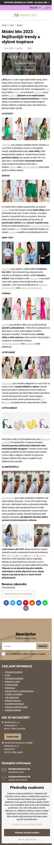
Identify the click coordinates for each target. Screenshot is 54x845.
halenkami (45, 226)
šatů (47, 89)
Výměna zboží (11, 684)
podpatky (30, 344)
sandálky (16, 344)
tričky (17, 229)
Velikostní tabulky (13, 710)
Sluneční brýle (8, 498)
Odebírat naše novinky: (25, 638)
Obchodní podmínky (14, 678)
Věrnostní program (13, 672)
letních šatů (10, 555)
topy (42, 399)
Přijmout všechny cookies (27, 832)
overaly (12, 95)
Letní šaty (6, 145)
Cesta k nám (13, 736)
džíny (12, 288)
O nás (7, 675)
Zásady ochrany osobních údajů (27, 824)
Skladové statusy (13, 700)
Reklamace (10, 688)
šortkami (43, 285)
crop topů (38, 92)
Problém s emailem (13, 694)
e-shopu (12, 232)
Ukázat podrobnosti (27, 839)
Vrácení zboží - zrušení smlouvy (19, 691)
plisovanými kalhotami (31, 288)
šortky (17, 92)
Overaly (5, 324)
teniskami (6, 344)
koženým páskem (30, 167)
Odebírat (42, 646)
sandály (7, 402)
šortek (21, 555)
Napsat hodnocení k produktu (18, 594)
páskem (12, 167)
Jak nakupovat (12, 697)
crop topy (34, 226)
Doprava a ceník (12, 681)
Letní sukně (7, 383)
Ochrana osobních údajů (16, 707)
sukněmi (6, 288)
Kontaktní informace (14, 704)
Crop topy (6, 269)
